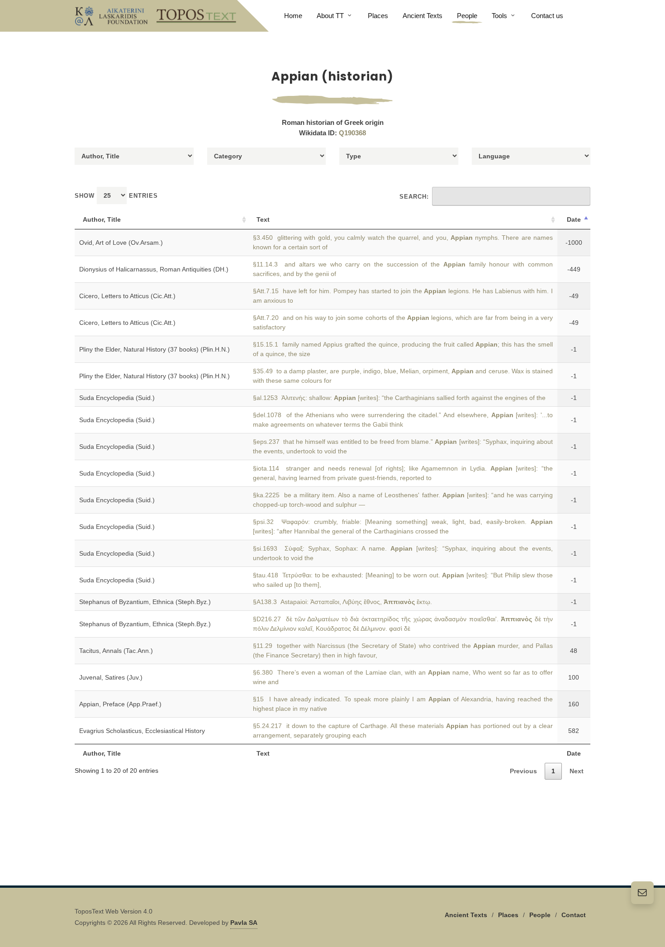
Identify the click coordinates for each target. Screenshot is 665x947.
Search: (414, 196)
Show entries (116, 195)
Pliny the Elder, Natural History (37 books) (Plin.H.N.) (154, 349)
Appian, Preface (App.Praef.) (120, 704)
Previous (523, 771)
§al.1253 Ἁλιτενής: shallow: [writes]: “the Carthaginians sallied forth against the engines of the (399, 397)
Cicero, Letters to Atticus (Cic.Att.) (127, 296)
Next (577, 771)
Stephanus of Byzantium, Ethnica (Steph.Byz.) (145, 601)
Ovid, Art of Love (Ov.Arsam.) (121, 242)
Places (508, 914)
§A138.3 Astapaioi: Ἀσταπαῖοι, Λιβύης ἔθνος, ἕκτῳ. (342, 601)
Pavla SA (243, 922)
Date (574, 219)
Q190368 (352, 133)
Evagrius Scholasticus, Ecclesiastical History (142, 730)
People (540, 914)
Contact (573, 914)
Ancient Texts (466, 914)
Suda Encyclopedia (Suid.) (117, 397)
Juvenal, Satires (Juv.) (110, 677)
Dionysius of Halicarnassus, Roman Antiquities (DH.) (153, 269)
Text (263, 219)
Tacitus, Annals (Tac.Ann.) (116, 650)
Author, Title (102, 219)
